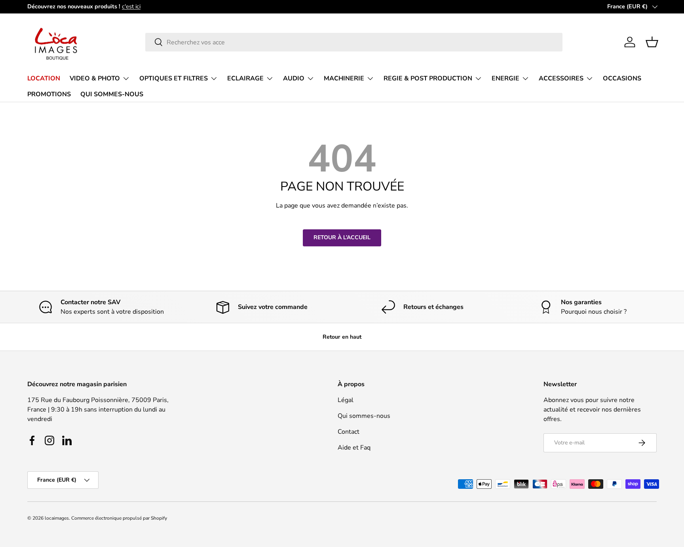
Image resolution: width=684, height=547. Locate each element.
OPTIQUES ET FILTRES (173, 78)
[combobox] (354, 42)
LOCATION (43, 78)
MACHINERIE (344, 78)
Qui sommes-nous (364, 416)
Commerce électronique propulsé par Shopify (119, 518)
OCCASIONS (622, 78)
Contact (348, 431)
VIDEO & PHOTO (95, 78)
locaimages (57, 518)
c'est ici (131, 6)
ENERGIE (505, 78)
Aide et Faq (354, 447)
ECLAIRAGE (245, 78)
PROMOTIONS (49, 94)
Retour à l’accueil (342, 237)
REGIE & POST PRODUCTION (428, 78)
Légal (345, 400)
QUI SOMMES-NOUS (111, 94)
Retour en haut (342, 337)
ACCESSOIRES (561, 78)
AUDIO (293, 78)
